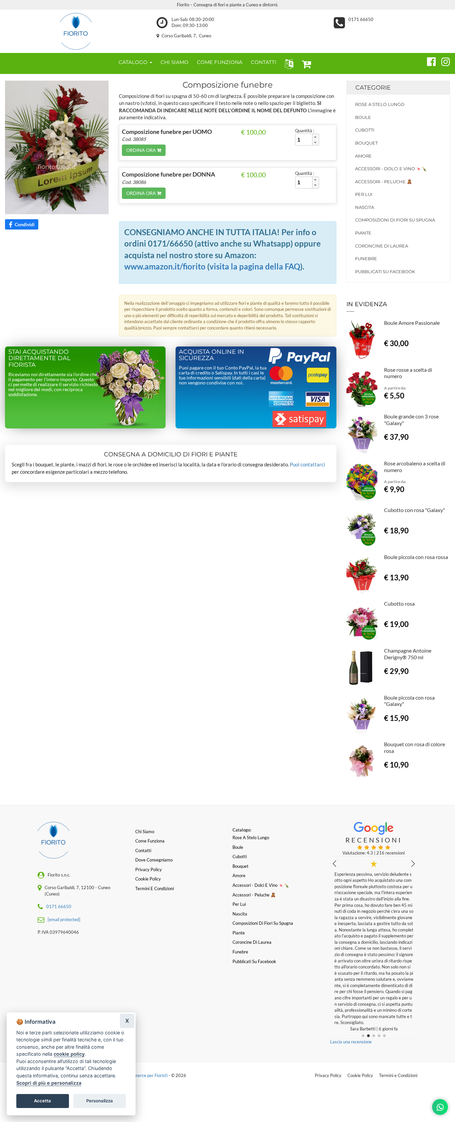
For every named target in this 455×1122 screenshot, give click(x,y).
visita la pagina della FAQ (255, 266)
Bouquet (366, 143)
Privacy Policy (328, 1075)
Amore (363, 156)
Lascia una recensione (351, 1041)
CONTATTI (263, 62)
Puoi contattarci (307, 464)
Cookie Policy (360, 1075)
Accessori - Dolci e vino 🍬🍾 (391, 168)
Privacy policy (148, 869)
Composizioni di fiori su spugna (395, 220)
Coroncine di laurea (381, 246)
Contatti (143, 850)
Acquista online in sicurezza (211, 355)
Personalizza (99, 1100)
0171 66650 (360, 19)
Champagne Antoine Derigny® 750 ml (407, 653)
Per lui (363, 194)
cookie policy (69, 1054)
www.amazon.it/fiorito (165, 266)
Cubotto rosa (399, 603)
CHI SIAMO (175, 62)
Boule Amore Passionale (412, 322)
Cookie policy (148, 878)
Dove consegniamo (154, 859)
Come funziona (150, 840)
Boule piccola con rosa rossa (416, 557)
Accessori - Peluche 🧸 (383, 181)
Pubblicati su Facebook (385, 271)
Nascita (364, 207)
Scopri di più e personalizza (48, 1083)
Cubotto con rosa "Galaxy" (414, 510)
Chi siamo (144, 831)
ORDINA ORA (141, 150)
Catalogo (134, 62)
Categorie (373, 87)
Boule (363, 117)
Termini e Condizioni (398, 1075)
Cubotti (364, 130)
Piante (363, 233)
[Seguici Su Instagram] (443, 60)
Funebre (366, 258)
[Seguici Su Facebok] (428, 60)
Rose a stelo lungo (379, 104)
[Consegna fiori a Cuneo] (76, 31)
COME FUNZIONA (219, 62)
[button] (287, 63)
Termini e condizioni (154, 888)
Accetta (42, 1100)
